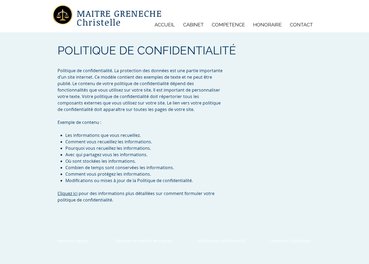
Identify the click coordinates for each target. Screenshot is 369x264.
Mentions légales (73, 240)
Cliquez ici (68, 193)
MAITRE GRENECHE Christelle (119, 17)
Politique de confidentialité (221, 240)
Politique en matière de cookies (144, 240)
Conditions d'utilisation (290, 240)
